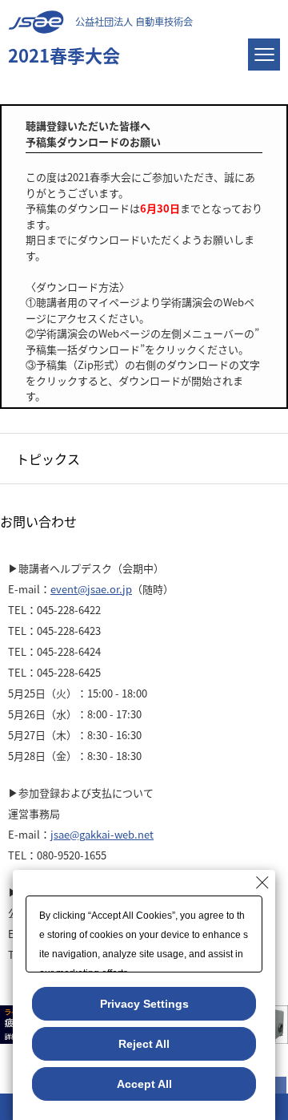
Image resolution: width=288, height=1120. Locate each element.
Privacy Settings (144, 1003)
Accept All (144, 1084)
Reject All (144, 1043)
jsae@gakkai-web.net (102, 834)
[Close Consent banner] (262, 883)
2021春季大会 (64, 54)
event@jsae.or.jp (91, 588)
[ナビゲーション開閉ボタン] (264, 54)
